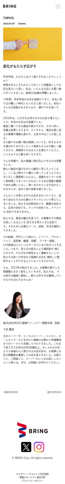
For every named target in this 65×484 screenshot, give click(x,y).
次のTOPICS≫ (54, 392)
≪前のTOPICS (10, 392)
